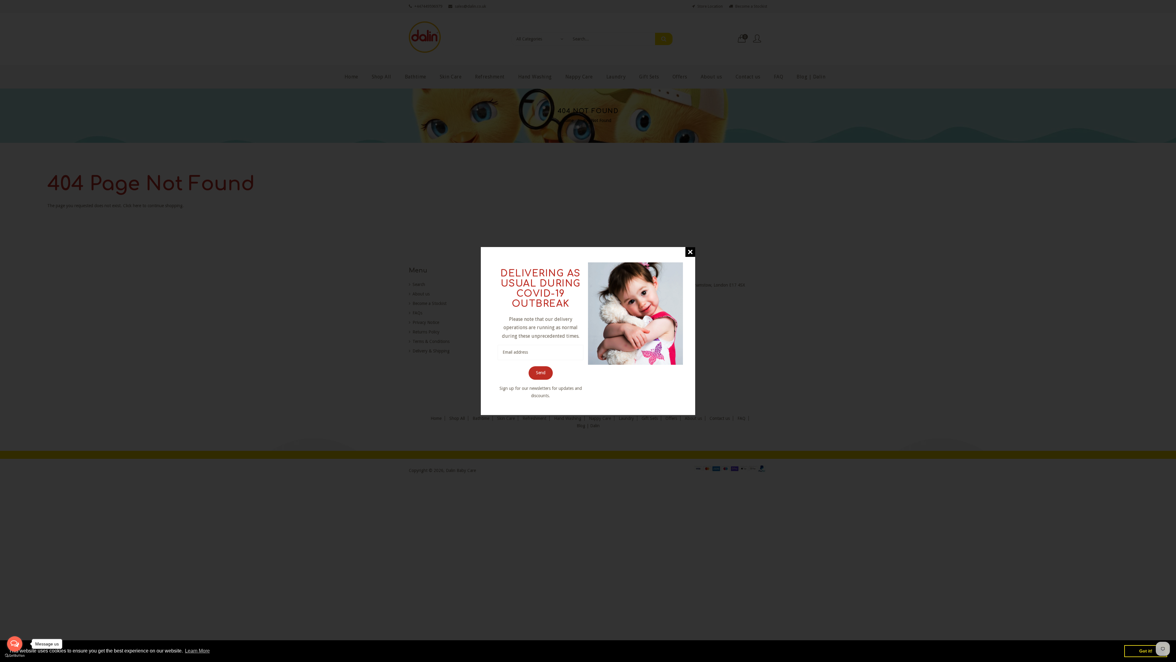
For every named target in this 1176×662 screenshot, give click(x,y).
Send (540, 372)
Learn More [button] (197, 650)
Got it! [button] (1145, 651)
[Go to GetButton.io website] (14, 656)
